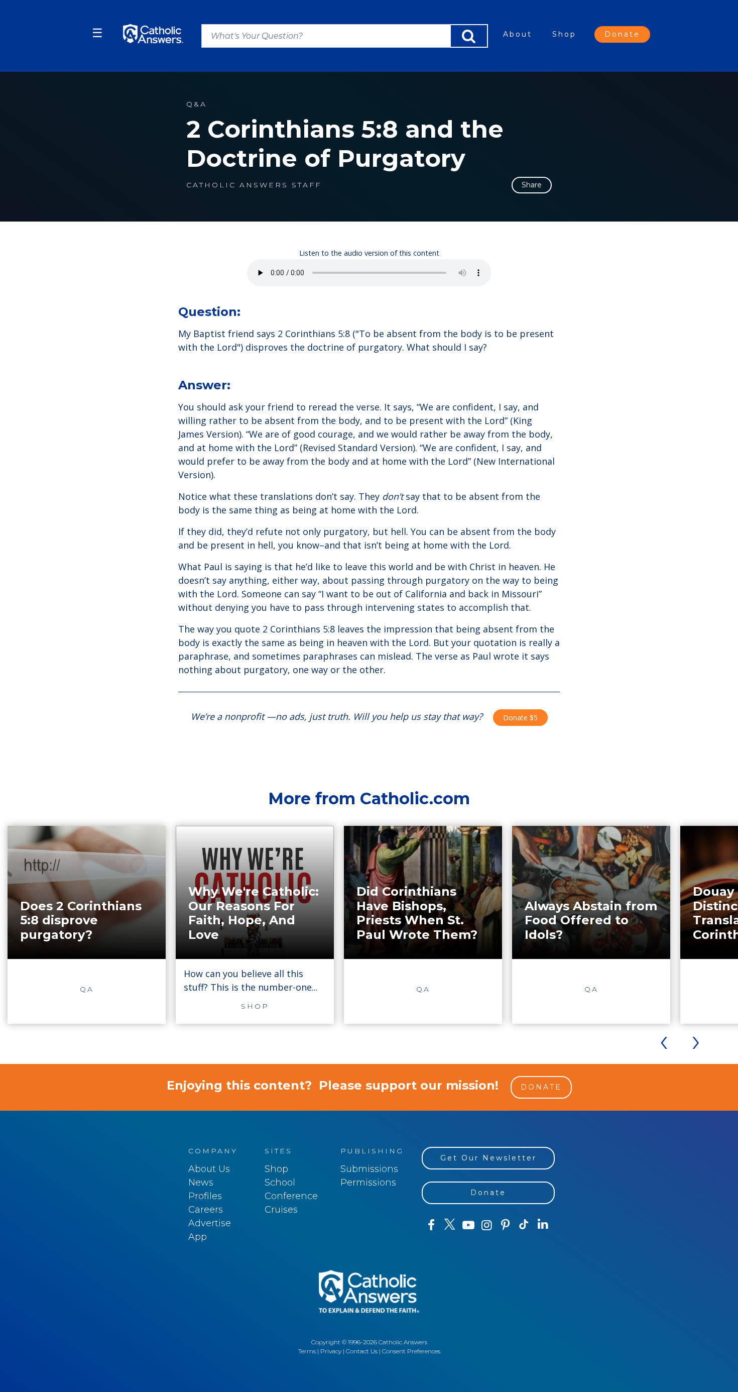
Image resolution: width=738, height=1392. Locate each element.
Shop (564, 34)
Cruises (281, 1209)
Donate (622, 34)
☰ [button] (97, 33)
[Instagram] (486, 1225)
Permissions (368, 1182)
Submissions (369, 1168)
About (517, 34)
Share (532, 184)
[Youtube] (468, 1225)
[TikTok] (524, 1225)
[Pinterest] (505, 1225)
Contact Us (362, 1351)
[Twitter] (449, 1225)
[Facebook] (431, 1225)
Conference (291, 1196)
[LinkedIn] (543, 1224)
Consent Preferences (411, 1351)
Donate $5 (520, 717)
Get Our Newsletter (488, 1157)
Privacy (330, 1351)
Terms (307, 1351)
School (280, 1182)
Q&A (196, 104)
